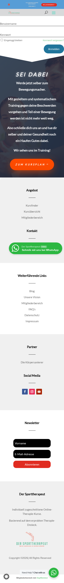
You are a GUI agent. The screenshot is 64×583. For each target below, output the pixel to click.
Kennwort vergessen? (53, 40)
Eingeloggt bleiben (13, 40)
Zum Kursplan (30, 164)
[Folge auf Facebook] (25, 391)
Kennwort (5, 34)
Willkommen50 (48, 4)
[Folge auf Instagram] (32, 391)
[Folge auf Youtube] (39, 391)
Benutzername (8, 23)
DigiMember (42, 578)
